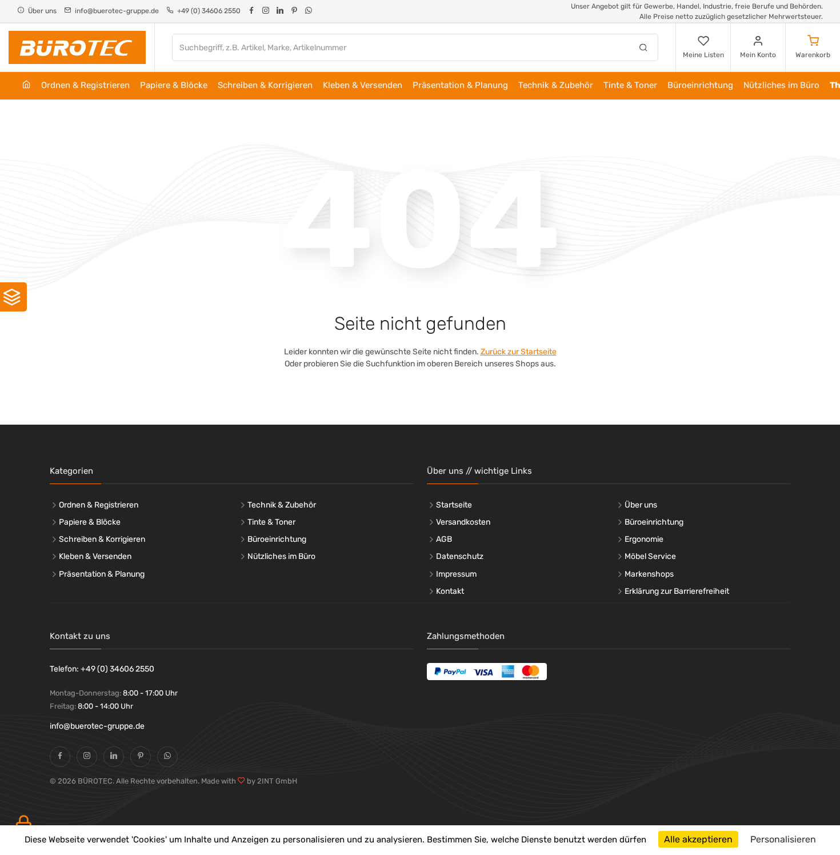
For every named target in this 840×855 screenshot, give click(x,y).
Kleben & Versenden (362, 85)
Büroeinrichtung (700, 85)
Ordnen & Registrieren (85, 85)
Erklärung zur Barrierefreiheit (677, 591)
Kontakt (450, 591)
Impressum (456, 574)
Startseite (454, 505)
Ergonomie (644, 539)
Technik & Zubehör (555, 85)
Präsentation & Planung (460, 85)
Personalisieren (783, 839)
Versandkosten (463, 522)
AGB (444, 539)
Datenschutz (459, 556)
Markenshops (649, 574)
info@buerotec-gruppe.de (97, 726)
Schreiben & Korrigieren (265, 85)
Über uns (641, 505)
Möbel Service (650, 556)
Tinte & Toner (630, 85)
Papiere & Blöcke (173, 85)
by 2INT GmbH (271, 781)
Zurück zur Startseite (519, 352)
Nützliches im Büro (781, 85)
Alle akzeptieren (698, 839)
